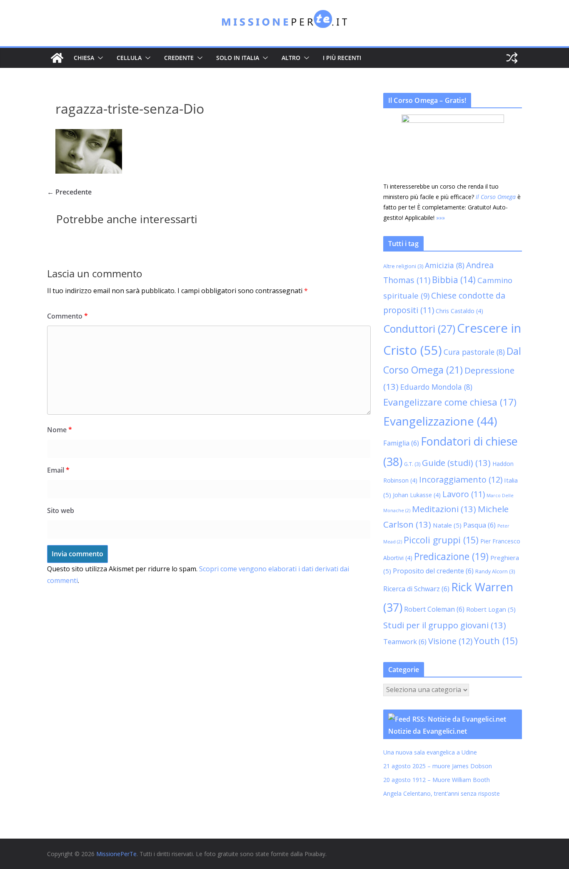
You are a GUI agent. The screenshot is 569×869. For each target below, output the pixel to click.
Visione (450, 641)
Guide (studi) (456, 462)
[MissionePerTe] (57, 58)
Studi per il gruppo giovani (444, 625)
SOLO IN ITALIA (237, 58)
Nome (59, 429)
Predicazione (451, 556)
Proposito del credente (433, 570)
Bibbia (454, 280)
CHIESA (84, 58)
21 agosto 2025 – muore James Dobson (437, 766)
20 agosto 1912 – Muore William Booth (436, 780)
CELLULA (129, 58)
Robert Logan (491, 609)
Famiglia (401, 443)
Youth (496, 641)
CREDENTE (179, 58)
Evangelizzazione (440, 421)
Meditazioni (444, 509)
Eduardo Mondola (436, 387)
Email (58, 470)
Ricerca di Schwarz (416, 588)
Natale (447, 525)
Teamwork (405, 641)
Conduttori (419, 328)
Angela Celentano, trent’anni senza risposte (441, 793)
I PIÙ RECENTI (342, 58)
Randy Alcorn (495, 571)
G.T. (412, 464)
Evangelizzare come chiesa (450, 402)
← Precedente (69, 192)
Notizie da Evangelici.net (427, 731)
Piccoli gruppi (441, 540)
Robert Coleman (434, 609)
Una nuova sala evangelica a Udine (431, 752)
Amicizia (444, 265)
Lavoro (463, 494)
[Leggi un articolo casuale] (512, 58)
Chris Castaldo (459, 311)
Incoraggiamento (460, 479)
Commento (67, 316)
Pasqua (479, 525)
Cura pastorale (474, 352)
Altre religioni (403, 266)
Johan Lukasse (417, 495)
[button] (98, 58)
